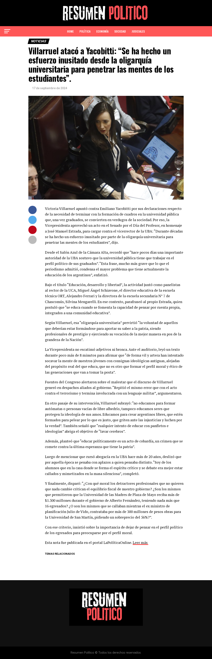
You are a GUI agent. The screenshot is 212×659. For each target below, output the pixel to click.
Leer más (140, 542)
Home (70, 31)
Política (85, 31)
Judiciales (138, 31)
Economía (102, 31)
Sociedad (120, 31)
